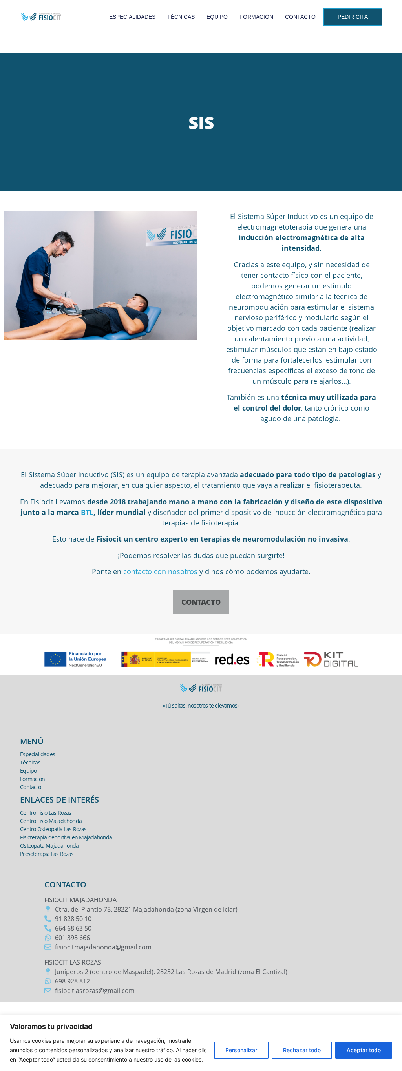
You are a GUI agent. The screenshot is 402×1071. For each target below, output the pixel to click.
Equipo (217, 17)
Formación (256, 17)
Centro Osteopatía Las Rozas (53, 829)
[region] (201, 1043)
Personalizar (241, 1050)
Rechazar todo (302, 1050)
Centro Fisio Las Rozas (45, 812)
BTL (87, 512)
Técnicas (181, 17)
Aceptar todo (364, 1050)
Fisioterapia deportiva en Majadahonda (66, 837)
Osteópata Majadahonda (49, 845)
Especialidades (132, 17)
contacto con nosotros (160, 571)
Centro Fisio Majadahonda (51, 821)
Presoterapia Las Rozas (46, 854)
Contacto (300, 17)
